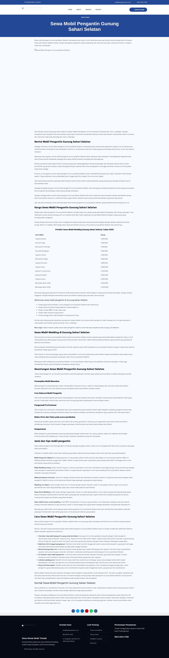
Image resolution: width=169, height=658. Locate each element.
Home (70, 9)
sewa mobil (85, 17)
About (78, 9)
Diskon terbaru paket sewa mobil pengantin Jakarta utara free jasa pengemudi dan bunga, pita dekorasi (81, 327)
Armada (88, 9)
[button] (73, 611)
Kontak (98, 9)
